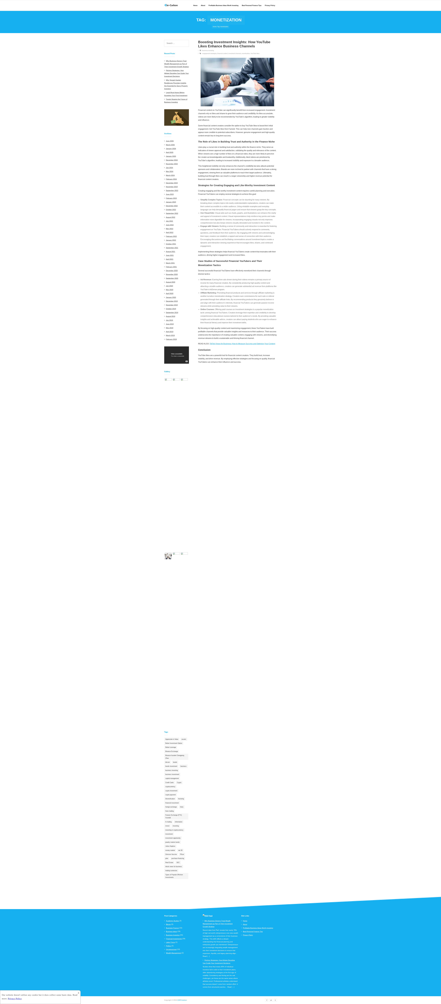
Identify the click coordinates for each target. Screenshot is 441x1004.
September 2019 (172, 312)
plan (166, 858)
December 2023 (172, 183)
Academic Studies (172, 921)
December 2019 (172, 301)
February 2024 (171, 179)
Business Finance (172, 928)
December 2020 (172, 271)
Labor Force (170, 942)
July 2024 (169, 168)
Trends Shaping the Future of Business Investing (175, 100)
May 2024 (169, 171)
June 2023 (170, 194)
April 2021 (169, 259)
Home (214, 26)
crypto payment (170, 795)
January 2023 (171, 202)
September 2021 (172, 248)
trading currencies (171, 870)
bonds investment (171, 766)
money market (170, 850)
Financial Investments (174, 939)
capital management (172, 778)
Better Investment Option (173, 743)
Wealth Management (173, 953)
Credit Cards (169, 782)
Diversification (170, 799)
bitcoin (167, 762)
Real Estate (169, 862)
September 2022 (172, 213)
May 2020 (169, 290)
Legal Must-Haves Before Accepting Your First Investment (175, 94)
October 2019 (171, 309)
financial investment (172, 803)
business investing (171, 770)
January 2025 (171, 156)
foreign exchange (171, 807)
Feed (210, 916)
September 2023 (172, 190)
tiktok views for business (173, 866)
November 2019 (172, 305)
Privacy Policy (248, 935)
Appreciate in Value (171, 739)
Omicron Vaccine (171, 854)
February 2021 (171, 267)
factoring (181, 799)
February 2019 (171, 339)
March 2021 (170, 263)
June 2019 (170, 324)
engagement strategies (209, 53)
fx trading (168, 822)
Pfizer (182, 854)
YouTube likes (255, 53)
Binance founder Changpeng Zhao (174, 757)
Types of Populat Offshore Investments (174, 876)
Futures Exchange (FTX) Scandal (173, 816)
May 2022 (169, 229)
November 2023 (172, 187)
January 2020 (171, 297)
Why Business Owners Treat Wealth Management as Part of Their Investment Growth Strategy (176, 64)
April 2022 (169, 232)
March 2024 (170, 175)
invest (167, 826)
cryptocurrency (170, 786)
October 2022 (171, 209)
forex (181, 807)
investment (169, 834)
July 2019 (169, 320)
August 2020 (170, 282)
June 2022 (170, 225)
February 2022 (171, 236)
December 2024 (172, 160)
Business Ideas (171, 931)
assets (184, 739)
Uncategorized (171, 949)
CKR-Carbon (182, 1000)
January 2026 (171, 148)
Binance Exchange (171, 751)
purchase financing (177, 858)
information (178, 822)
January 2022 (171, 240)
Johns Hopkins (170, 846)
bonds (175, 762)
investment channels (234, 53)
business (184, 766)
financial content (222, 53)
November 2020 (172, 274)
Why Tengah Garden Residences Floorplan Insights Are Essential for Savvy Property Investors (176, 84)
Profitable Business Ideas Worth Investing (258, 928)
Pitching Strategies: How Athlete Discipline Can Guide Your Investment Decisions (176, 73)
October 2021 (171, 244)
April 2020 (169, 293)
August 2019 (170, 316)
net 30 (180, 850)
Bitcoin (168, 924)
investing (176, 826)
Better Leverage (170, 747)
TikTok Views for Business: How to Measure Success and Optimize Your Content (242, 344)
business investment (172, 774)
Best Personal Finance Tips (253, 931)
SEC (178, 862)
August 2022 (170, 217)
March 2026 (170, 145)
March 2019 (170, 335)
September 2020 (172, 278)
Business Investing (208, 50)
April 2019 (169, 332)
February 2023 (171, 198)
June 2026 (170, 141)
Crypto (179, 782)
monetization (246, 53)
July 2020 (169, 286)
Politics (168, 946)
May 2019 (169, 328)
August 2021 (170, 251)
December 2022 (172, 206)
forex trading (169, 811)
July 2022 (169, 221)
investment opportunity (173, 838)
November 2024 (172, 164)
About (245, 924)
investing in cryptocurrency (174, 830)
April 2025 (169, 152)
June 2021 (170, 255)
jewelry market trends (172, 842)
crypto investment (171, 791)
